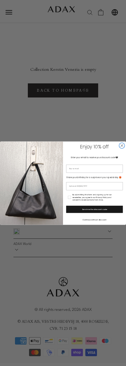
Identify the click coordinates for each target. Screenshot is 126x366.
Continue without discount (94, 219)
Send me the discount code (94, 209)
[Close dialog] (121, 145)
